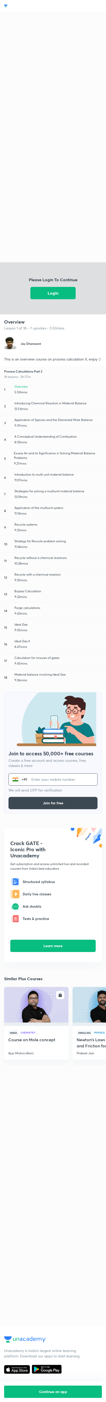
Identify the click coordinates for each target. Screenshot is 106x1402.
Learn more (53, 945)
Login (53, 293)
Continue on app (53, 1391)
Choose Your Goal (27, 6)
